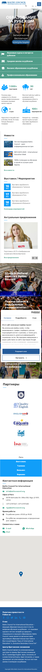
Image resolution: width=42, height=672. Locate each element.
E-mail (8, 528)
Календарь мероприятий (14, 209)
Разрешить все (21, 351)
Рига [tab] (21, 457)
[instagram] (8, 618)
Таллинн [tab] (21, 466)
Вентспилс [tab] (21, 462)
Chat (8, 532)
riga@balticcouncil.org (15, 508)
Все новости (9, 170)
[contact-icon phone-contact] (21, 618)
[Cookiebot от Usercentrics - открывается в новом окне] (31, 312)
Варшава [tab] (21, 474)
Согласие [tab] (7, 318)
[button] (3, 30)
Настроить (20, 358)
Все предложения (11, 257)
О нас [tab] (35, 318)
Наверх (36, 664)
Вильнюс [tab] (21, 470)
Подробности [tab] (21, 318)
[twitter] (12, 618)
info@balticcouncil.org (15, 491)
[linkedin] (17, 618)
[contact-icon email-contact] (25, 618)
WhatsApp (30, 528)
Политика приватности (13, 612)
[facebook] (4, 618)
